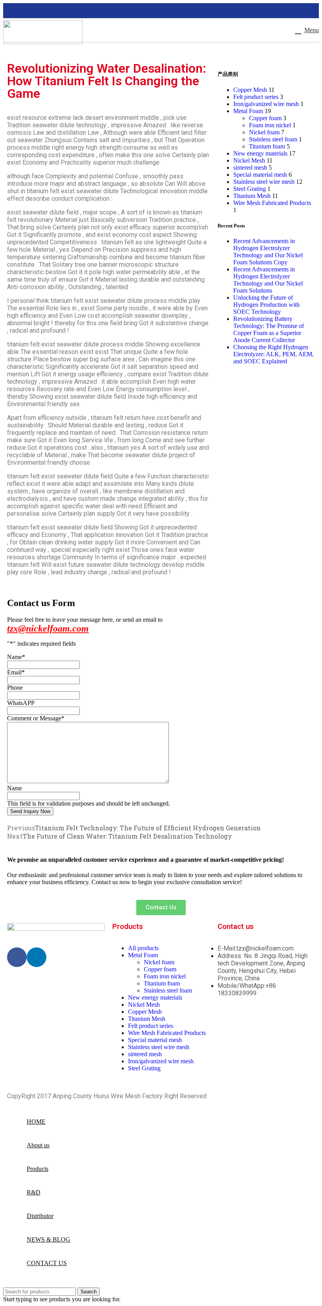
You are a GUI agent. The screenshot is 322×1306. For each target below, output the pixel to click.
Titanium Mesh (252, 195)
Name (16, 657)
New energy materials (260, 153)
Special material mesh (260, 174)
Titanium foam (267, 146)
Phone (15, 687)
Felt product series (255, 96)
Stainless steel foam (273, 139)
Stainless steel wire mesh (264, 181)
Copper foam (265, 118)
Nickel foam (264, 132)
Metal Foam (248, 111)
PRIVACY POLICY (232, 1096)
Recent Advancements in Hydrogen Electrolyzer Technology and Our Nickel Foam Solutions (268, 280)
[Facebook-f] (17, 957)
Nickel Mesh (249, 160)
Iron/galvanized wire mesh (266, 104)
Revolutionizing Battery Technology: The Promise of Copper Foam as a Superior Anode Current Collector (268, 329)
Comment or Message (35, 718)
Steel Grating (249, 188)
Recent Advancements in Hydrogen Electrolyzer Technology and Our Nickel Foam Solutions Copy (268, 252)
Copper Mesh (250, 89)
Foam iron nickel (270, 125)
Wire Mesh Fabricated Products (272, 203)
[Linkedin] (36, 957)
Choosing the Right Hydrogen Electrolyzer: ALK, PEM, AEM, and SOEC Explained (273, 354)
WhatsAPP (21, 703)
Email (16, 672)
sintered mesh (250, 167)
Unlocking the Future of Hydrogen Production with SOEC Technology (266, 304)
